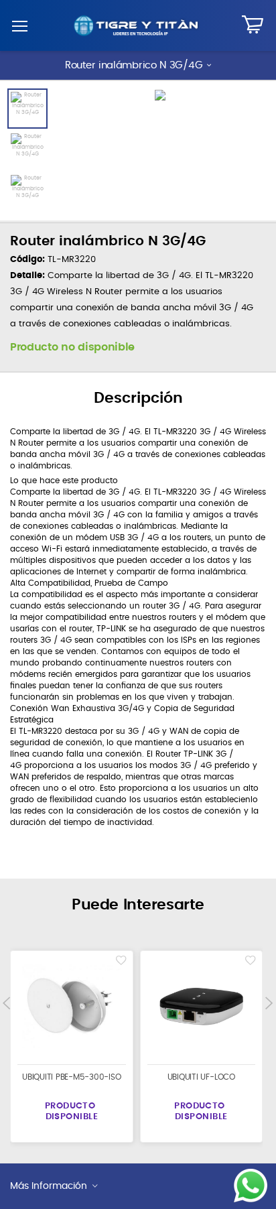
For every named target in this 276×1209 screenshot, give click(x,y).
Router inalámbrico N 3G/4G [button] (133, 65)
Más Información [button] (48, 1186)
